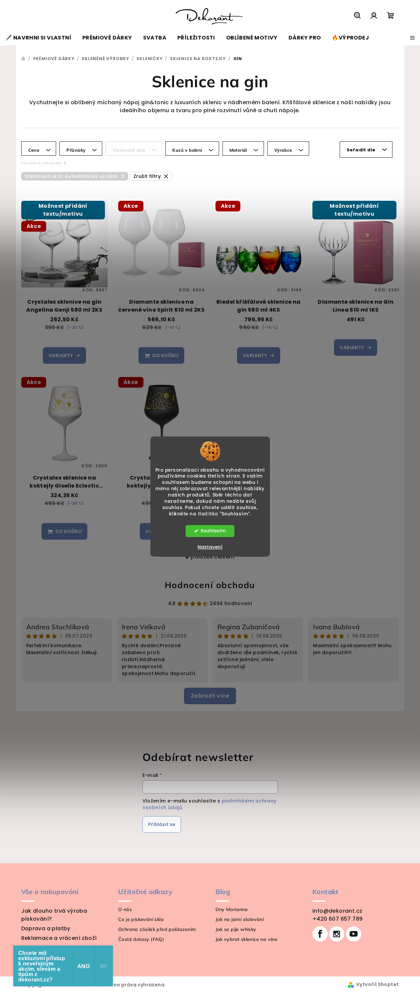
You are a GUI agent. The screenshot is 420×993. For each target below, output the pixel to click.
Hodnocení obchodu (210, 584)
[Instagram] (336, 934)
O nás (125, 909)
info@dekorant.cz (337, 911)
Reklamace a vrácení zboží (59, 938)
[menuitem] (38, 37)
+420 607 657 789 (337, 919)
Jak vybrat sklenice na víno (246, 939)
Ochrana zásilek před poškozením (157, 929)
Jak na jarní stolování (239, 919)
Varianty (60, 355)
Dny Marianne (231, 909)
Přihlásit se (161, 824)
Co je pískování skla (141, 919)
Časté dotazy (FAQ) (141, 939)
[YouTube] (353, 934)
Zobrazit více (210, 696)
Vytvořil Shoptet (377, 984)
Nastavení (210, 547)
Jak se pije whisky (235, 929)
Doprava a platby (45, 928)
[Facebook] (320, 934)
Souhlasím (213, 531)
